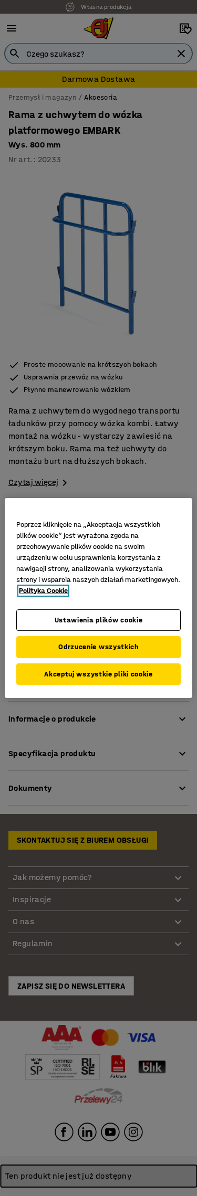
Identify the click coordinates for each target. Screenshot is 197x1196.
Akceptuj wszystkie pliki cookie (98, 674)
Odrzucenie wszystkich (98, 646)
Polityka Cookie (43, 590)
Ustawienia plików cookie (99, 620)
